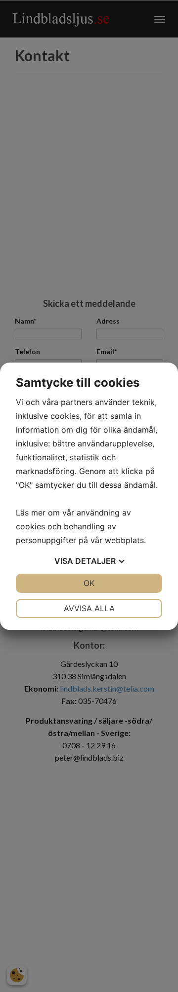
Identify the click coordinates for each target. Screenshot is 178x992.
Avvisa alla (89, 608)
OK (89, 583)
